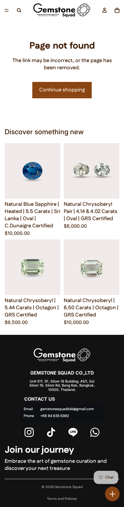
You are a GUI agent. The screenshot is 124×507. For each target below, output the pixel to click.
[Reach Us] (112, 494)
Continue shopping (62, 90)
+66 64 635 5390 (54, 416)
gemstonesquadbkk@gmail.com (67, 409)
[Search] (19, 10)
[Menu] (6, 10)
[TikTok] (51, 432)
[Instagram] (29, 432)
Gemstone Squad (68, 487)
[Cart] (117, 10)
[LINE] (73, 432)
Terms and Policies (62, 498)
